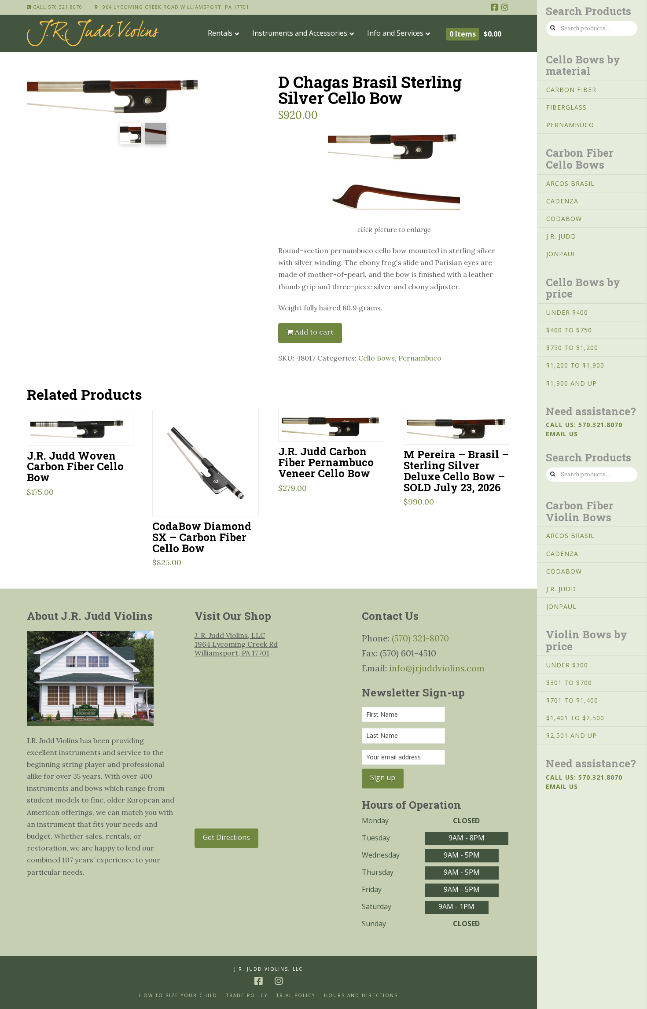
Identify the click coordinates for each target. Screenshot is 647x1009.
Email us (562, 434)
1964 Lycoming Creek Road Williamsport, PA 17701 (173, 7)
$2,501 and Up (571, 735)
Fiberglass (566, 107)
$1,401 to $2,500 (575, 718)
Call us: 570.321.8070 (584, 424)
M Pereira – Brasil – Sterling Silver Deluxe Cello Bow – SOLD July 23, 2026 (456, 470)
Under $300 (567, 665)
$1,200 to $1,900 (575, 365)
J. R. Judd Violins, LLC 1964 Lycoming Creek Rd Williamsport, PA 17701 (236, 644)
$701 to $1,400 (572, 700)
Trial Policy (295, 995)
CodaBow (564, 218)
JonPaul (561, 254)
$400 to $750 (569, 330)
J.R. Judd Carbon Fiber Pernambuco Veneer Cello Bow (326, 462)
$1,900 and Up (571, 383)
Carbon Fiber (571, 89)
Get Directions (226, 837)
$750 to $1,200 (572, 347)
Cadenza (562, 201)
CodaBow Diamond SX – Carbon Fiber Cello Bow (201, 537)
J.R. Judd (561, 236)
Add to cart (314, 332)
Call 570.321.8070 (56, 7)
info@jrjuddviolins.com (437, 668)
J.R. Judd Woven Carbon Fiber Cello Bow (75, 466)
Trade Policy (247, 995)
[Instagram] (505, 7)
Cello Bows (376, 358)
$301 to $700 (569, 682)
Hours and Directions (361, 995)
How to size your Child (178, 995)
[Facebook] (494, 7)
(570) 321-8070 (420, 638)
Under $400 (567, 312)
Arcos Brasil (570, 183)
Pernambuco (419, 358)
